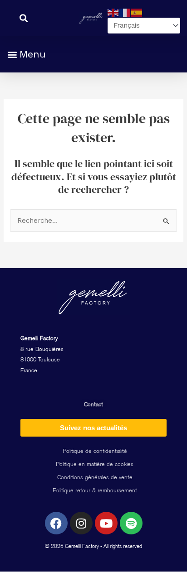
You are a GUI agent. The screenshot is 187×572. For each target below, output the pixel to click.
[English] (113, 12)
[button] (26, 54)
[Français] (125, 12)
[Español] (137, 12)
